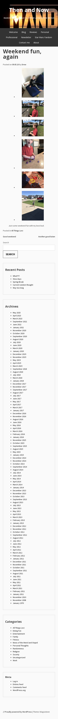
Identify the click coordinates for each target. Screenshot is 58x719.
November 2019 (19, 357)
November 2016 (19, 416)
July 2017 (17, 395)
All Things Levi (17, 230)
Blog (24, 32)
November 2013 (19, 493)
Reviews (33, 32)
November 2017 (19, 386)
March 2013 (17, 517)
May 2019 (17, 360)
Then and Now (29, 10)
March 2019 (17, 366)
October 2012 (18, 532)
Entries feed (18, 684)
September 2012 (20, 535)
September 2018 (20, 369)
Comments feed (19, 687)
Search (6, 242)
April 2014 (17, 481)
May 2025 (17, 312)
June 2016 (17, 422)
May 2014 (17, 478)
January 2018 (18, 381)
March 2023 (17, 318)
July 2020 (17, 342)
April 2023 (17, 315)
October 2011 (18, 567)
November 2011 (19, 564)
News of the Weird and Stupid (25, 642)
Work (15, 660)
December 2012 (19, 526)
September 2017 (20, 389)
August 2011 (18, 573)
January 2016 (18, 437)
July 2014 (17, 472)
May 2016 (17, 425)
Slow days (17, 279)
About (36, 42)
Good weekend (9, 236)
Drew (24, 64)
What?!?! (16, 276)
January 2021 (18, 327)
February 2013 (19, 520)
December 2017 (19, 384)
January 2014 (18, 487)
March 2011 (17, 588)
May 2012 (17, 547)
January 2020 (18, 351)
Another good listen (46, 236)
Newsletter (26, 37)
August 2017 (18, 392)
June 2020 (17, 345)
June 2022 (17, 324)
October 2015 (18, 443)
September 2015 (20, 446)
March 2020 (17, 348)
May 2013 (17, 511)
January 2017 (18, 410)
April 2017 (17, 404)
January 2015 (18, 455)
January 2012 (18, 558)
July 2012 (17, 541)
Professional (11, 37)
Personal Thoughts (21, 645)
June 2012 (17, 544)
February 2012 (19, 555)
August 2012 (18, 538)
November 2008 (19, 600)
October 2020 (18, 333)
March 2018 (17, 378)
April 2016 (17, 428)
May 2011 (17, 582)
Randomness (18, 648)
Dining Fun (17, 631)
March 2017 (17, 407)
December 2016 (19, 413)
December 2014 (19, 458)
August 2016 (18, 419)
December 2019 (19, 354)
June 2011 (17, 579)
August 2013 (18, 502)
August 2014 (18, 469)
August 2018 (18, 372)
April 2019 (17, 363)
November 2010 (19, 597)
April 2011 (17, 585)
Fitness (16, 639)
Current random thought (23, 285)
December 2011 (19, 561)
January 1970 (18, 603)
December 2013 (19, 490)
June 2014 (17, 475)
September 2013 (20, 499)
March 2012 (17, 552)
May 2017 (17, 401)
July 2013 (17, 505)
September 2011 (20, 570)
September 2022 (20, 321)
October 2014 (18, 464)
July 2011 (17, 576)
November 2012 (19, 529)
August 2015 (18, 449)
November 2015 (19, 440)
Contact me (24, 42)
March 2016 (17, 431)
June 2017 (17, 398)
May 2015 (17, 452)
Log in (15, 681)
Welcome (13, 32)
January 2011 (18, 594)
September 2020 (20, 336)
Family (15, 636)
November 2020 (19, 330)
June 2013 (17, 508)
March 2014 (17, 484)
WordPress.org (19, 690)
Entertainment (19, 633)
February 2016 (19, 434)
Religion (16, 651)
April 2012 (17, 549)
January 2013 (18, 523)
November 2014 (19, 461)
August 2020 (18, 339)
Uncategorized (19, 657)
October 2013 (18, 496)
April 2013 (17, 514)
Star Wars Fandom (43, 37)
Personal (45, 32)
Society (16, 654)
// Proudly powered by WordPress (17, 712)
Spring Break (18, 282)
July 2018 (17, 375)
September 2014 (20, 467)
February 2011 (19, 591)
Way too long (18, 288)
